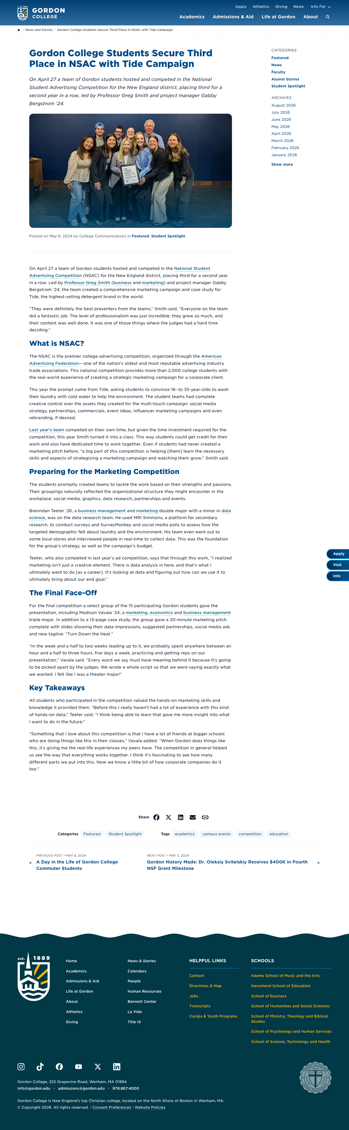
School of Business (269, 996)
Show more (282, 164)
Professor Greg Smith (87, 283)
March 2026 (282, 141)
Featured (140, 236)
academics (185, 834)
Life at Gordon (278, 16)
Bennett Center (142, 1001)
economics (161, 612)
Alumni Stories (285, 79)
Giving (281, 7)
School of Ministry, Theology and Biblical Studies (289, 1019)
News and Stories (38, 30)
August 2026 (283, 105)
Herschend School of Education (281, 986)
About (310, 16)
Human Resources (145, 991)
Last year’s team (46, 430)
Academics (192, 16)
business (122, 283)
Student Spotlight (168, 236)
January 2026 (284, 155)
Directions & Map (205, 986)
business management (102, 511)
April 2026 (281, 133)
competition (250, 834)
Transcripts (200, 1006)
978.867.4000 (126, 1088)
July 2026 (280, 112)
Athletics (261, 7)
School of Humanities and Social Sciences (290, 1006)
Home (71, 961)
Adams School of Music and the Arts (285, 976)
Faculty (278, 72)
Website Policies (150, 1107)
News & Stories (142, 961)
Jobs (193, 996)
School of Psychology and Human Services (291, 1031)
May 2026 (280, 127)
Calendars (137, 971)
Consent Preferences (111, 1107)
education (278, 834)
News (298, 7)
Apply (240, 7)
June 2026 (281, 119)
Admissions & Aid (233, 16)
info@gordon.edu (34, 1088)
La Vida (135, 1012)
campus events (217, 834)
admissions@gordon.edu (81, 1088)
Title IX (134, 1022)
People (134, 981)
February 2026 (285, 148)
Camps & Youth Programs (213, 1016)
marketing (153, 283)
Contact (196, 976)
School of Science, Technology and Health (290, 1042)
